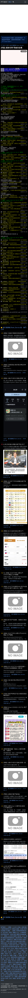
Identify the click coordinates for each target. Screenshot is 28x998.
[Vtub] (12, 948)
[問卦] (5, 952)
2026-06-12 (7, 703)
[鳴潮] (14, 978)
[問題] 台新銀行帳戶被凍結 (12, 794)
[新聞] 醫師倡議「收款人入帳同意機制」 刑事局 (14, 750)
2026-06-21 (7, 629)
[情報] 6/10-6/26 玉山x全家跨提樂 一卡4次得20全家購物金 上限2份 (15, 667)
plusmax (6, 800)
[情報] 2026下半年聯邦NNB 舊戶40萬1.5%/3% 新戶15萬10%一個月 (15, 587)
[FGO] (17, 950)
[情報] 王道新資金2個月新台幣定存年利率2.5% (15, 365)
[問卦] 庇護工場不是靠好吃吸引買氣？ (16, 941)
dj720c (5, 359)
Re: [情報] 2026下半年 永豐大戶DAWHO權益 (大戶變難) (13, 573)
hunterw (6, 743)
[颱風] (12, 966)
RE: (6, 950)
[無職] (8, 969)
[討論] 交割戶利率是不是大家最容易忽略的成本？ (15, 694)
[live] (23, 954)
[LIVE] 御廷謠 (4, 945)
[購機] (18, 959)
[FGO (24, 946)
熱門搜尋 (3, 927)
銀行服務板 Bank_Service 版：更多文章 (13, 918)
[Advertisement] (14, 19)
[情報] (20, 955)
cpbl (12, 977)
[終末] (24, 966)
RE (15, 959)
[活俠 (11, 950)
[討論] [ (3, 973)
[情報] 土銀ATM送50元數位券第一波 (15, 762)
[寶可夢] (19, 978)
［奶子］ (15, 954)
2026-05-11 (7, 802)
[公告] (10, 978)
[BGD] (23, 978)
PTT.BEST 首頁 (5, 45)
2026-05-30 (7, 758)
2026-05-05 (7, 835)
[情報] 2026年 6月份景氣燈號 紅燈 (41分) (15, 971)
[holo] (10, 954)
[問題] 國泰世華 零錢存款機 (11, 48)
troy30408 (6, 757)
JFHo (5, 372)
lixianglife (6, 525)
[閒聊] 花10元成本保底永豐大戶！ (14, 531)
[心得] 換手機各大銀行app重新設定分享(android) (15, 867)
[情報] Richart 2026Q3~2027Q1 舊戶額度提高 (15, 708)
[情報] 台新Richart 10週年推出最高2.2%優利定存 (14, 807)
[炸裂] (2, 968)
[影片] (5, 961)
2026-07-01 (8, 569)
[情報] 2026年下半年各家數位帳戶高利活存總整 (15, 482)
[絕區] (20, 966)
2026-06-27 (7, 582)
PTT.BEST (4, 2)
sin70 (5, 438)
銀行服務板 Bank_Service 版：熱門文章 (13, 328)
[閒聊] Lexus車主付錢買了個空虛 (12, 936)
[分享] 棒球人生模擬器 (18, 968)
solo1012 (6, 701)
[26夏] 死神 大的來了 (14, 945)
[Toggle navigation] (25, 2)
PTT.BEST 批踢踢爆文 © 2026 (7, 984)
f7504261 (6, 661)
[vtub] (8, 948)
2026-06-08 (7, 745)
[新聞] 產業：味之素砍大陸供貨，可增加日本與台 (14, 943)
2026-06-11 (7, 676)
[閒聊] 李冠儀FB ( (17, 964)
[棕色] (16, 966)
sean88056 (6, 475)
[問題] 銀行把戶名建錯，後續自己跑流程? (15, 620)
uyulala (5, 688)
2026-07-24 (6, 477)
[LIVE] (15, 927)
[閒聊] (9, 927)
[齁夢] (2, 954)
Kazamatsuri (7, 614)
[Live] (4, 957)
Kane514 (6, 860)
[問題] (24, 952)
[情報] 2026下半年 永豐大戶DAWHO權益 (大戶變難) (15, 634)
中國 (21, 946)
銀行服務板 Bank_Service (17, 45)
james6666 (7, 627)
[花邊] (12, 959)
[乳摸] (6, 954)
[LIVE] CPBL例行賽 (16, 969)
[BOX (10, 964)
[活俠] (2, 948)
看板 (9, 2)
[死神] (10, 932)
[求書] (14, 955)
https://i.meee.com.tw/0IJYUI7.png (10, 312)
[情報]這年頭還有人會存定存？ (13, 839)
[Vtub (8, 957)
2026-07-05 (7, 527)
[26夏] (9, 952)
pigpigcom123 (7, 567)
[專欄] (4, 969)
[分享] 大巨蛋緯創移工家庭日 (10, 975)
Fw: (22, 961)
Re (8, 950)
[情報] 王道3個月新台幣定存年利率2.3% (14, 681)
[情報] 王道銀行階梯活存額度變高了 (14, 333)
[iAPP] (18, 961)
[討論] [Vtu (6, 955)
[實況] (19, 954)
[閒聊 (11, 955)
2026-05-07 (7, 862)
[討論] (19, 927)
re (14, 952)
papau (5, 911)
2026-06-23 (7, 662)
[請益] (9, 961)
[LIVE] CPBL (18, 952)
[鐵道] (2, 980)
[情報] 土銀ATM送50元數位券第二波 (15, 378)
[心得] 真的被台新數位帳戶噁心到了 (14, 444)
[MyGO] (14, 961)
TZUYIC (6, 833)
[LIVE (23, 936)
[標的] (22, 950)
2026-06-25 (7, 616)
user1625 (6, 581)
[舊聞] (7, 973)
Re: (24, 955)
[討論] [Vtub (8, 968)
